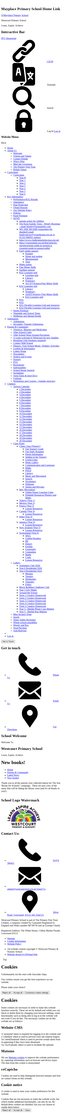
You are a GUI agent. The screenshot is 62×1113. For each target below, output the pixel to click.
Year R (22, 177)
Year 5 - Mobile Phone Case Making (36, 609)
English (29, 546)
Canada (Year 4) (27, 511)
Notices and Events (22, 356)
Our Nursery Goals (34, 449)
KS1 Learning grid (28, 272)
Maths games (25, 264)
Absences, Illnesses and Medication (30, 329)
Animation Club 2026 (29, 565)
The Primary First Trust (24, 167)
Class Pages (19, 443)
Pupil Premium (20, 215)
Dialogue (29, 484)
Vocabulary (30, 481)
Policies (17, 213)
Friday (28, 584)
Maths (28, 468)
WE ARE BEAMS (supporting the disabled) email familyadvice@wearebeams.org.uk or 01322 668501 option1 (37, 233)
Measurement (31, 259)
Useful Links (31, 459)
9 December (25, 411)
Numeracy (30, 280)
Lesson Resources (33, 508)
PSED (28, 470)
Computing (30, 552)
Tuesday (29, 576)
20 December (25, 441)
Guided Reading (33, 538)
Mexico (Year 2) (27, 503)
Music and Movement (35, 476)
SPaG (28, 535)
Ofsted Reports (20, 207)
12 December (25, 419)
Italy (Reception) (27, 489)
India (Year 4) (25, 516)
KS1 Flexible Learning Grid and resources (39, 305)
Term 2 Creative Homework (32, 598)
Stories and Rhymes (34, 487)
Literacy (29, 278)
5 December (25, 400)
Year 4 (22, 188)
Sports (16, 617)
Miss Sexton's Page (22, 614)
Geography (30, 549)
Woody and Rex (21, 625)
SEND (16, 218)
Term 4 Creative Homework (32, 603)
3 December (25, 394)
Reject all (6, 993)
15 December (25, 427)
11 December (25, 416)
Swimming (18, 373)
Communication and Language (40, 465)
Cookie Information (16, 941)
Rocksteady (18, 365)
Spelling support (27, 270)
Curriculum (12, 172)
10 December (25, 413)
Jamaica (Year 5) (27, 522)
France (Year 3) (26, 506)
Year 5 (22, 191)
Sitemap (11, 938)
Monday (29, 573)
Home (10, 148)
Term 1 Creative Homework (32, 595)
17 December (25, 432)
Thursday (29, 582)
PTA (15, 362)
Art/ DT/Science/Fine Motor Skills (41, 283)
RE (26, 541)
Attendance (18, 202)
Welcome (17, 153)
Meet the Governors (22, 164)
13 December (25, 422)
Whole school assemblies (25, 622)
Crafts (28, 557)
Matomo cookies (17, 1057)
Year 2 (22, 183)
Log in (57, 131)
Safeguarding (19, 367)
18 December (25, 435)
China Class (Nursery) (29, 446)
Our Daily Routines (34, 451)
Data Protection (20, 205)
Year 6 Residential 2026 (30, 568)
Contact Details (20, 158)
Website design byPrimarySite (22, 954)
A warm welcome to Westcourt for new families (36, 337)
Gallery (16, 563)
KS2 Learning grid (28, 286)
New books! (13, 778)
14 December (25, 424)
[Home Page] (14, 15)
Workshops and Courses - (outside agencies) (34, 381)
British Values (19, 169)
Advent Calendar (21, 386)
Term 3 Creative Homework (32, 601)
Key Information (15, 196)
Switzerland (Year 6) (29, 533)
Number (29, 253)
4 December (25, 397)
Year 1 (22, 180)
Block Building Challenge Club (34, 587)
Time (27, 262)
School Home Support (23, 370)
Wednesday (30, 579)
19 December (25, 438)
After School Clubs (22, 332)
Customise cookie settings (36, 993)
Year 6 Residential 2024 (30, 571)
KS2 (21, 302)
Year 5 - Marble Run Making (33, 611)
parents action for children (31, 221)
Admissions (12, 318)
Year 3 (22, 186)
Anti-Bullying (19, 630)
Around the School (28, 592)
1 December (25, 389)
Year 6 (22, 194)
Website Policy (14, 944)
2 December (25, 392)
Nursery (17, 359)
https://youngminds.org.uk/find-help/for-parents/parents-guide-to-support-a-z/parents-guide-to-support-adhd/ (38, 246)
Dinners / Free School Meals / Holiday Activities (36, 346)
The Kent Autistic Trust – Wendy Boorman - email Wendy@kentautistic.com (39, 225)
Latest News (13, 775)
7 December (25, 405)
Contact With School (23, 343)
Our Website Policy (22, 210)
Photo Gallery (32, 462)
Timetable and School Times (26, 313)
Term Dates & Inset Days (25, 375)
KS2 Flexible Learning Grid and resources (39, 308)
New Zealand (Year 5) (29, 527)
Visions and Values (22, 156)
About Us (12, 150)
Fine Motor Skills (27, 267)
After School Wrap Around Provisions (31, 335)
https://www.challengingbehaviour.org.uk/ (39, 240)
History (28, 544)
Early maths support (28, 251)
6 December (25, 403)
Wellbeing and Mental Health (27, 316)
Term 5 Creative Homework (32, 606)
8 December (25, 408)
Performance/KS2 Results (25, 199)
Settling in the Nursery (36, 457)
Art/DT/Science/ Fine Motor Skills (41, 294)
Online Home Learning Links (39, 492)
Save (27, 1110)
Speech (28, 478)
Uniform (17, 378)
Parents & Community (17, 327)
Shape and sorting (33, 256)
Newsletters (18, 354)
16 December (25, 430)
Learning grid (31, 275)
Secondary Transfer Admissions (28, 324)
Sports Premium (20, 310)
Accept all (18, 993)
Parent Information (34, 454)
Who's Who (19, 161)
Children (11, 384)
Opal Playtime (20, 628)
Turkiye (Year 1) (27, 500)
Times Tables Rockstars (24, 620)
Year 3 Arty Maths (28, 590)
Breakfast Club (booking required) (29, 340)
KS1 (21, 299)
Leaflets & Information (24, 348)
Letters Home (19, 351)
